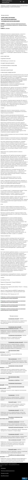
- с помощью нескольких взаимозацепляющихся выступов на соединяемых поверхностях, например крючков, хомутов (14, 25)
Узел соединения (12, 359)
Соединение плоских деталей (15, 342)
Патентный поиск (5, 2)
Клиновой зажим (12, 402)
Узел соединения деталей (14, 439)
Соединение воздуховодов (15, 335)
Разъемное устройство (14, 380)
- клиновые (5, 28)
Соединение (11, 395)
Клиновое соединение (13, 421)
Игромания (3, 468)
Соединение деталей (13, 318)
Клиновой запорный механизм (15, 427)
